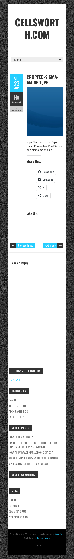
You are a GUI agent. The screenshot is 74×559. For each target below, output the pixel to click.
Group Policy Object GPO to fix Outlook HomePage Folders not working (33, 445)
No (16, 97)
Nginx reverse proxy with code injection (33, 458)
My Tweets (16, 380)
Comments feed (18, 511)
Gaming (13, 400)
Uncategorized (17, 417)
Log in (12, 500)
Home (38, 545)
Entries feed (16, 506)
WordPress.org (18, 517)
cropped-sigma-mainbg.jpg (42, 79)
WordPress (59, 534)
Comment (16, 102)
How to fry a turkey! (21, 437)
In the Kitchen (17, 406)
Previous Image (25, 245)
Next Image (50, 245)
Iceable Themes (43, 538)
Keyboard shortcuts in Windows (29, 464)
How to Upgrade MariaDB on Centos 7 (31, 452)
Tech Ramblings (18, 411)
